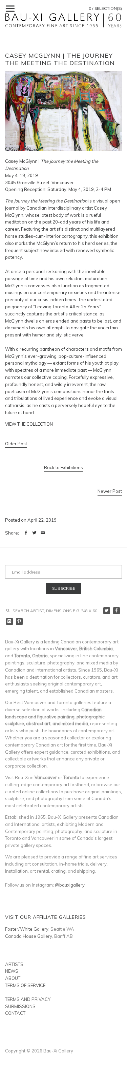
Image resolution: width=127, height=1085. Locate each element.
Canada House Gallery (28, 936)
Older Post (16, 443)
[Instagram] (9, 621)
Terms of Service (25, 985)
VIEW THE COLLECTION (29, 424)
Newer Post (110, 491)
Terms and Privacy (27, 999)
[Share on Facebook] (26, 533)
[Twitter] (106, 610)
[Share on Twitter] (34, 533)
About (12, 978)
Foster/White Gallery (26, 929)
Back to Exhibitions (63, 467)
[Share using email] (43, 533)
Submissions (20, 1006)
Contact (15, 1013)
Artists (14, 964)
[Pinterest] (19, 621)
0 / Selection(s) (105, 8)
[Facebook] (116, 610)
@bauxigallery (70, 885)
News (11, 971)
